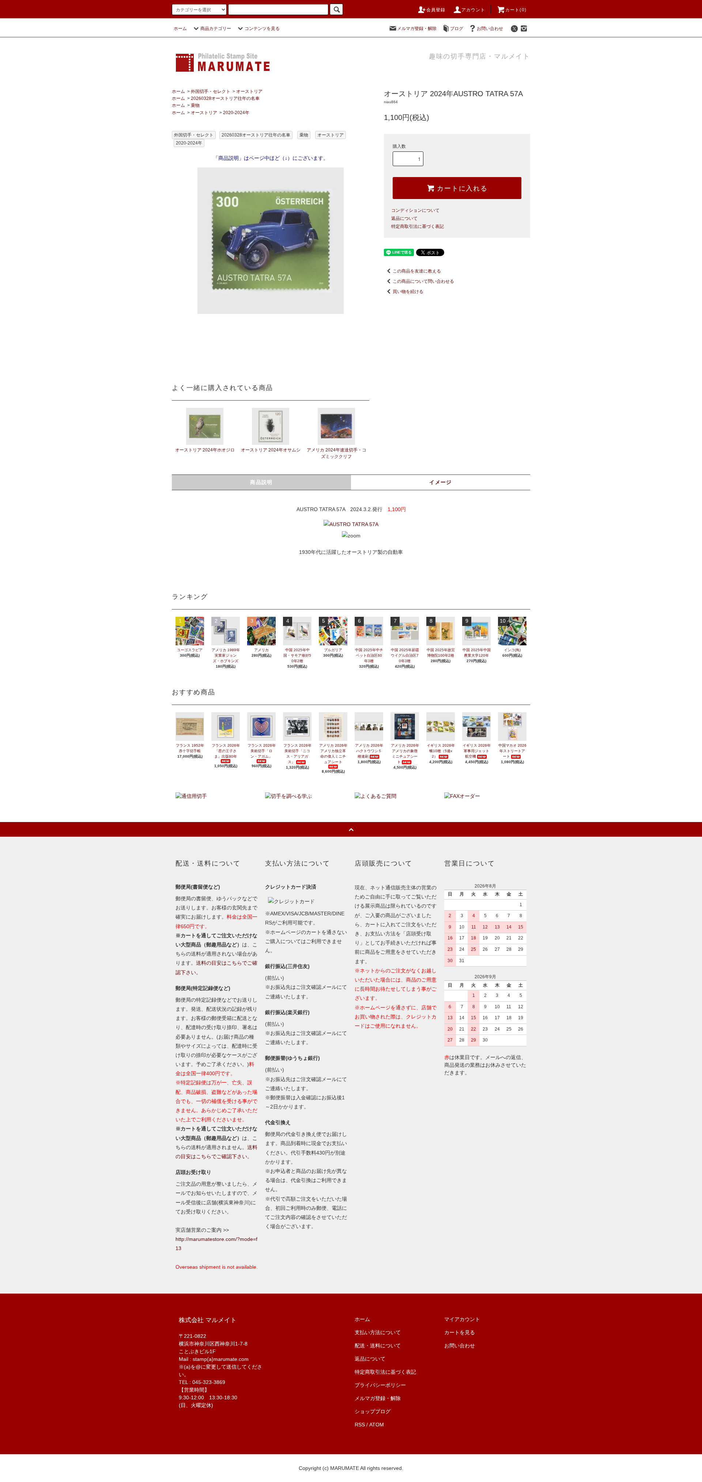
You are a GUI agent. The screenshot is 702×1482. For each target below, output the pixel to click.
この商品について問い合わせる (423, 281)
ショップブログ (372, 1411)
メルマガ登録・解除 (417, 28)
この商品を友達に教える (417, 271)
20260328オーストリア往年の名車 (225, 98)
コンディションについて (415, 210)
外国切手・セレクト (210, 91)
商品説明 (261, 482)
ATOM (376, 1424)
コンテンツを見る (262, 28)
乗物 (195, 105)
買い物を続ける (408, 291)
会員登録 (436, 9)
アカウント (473, 9)
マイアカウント (462, 1319)
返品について (404, 218)
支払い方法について (378, 1332)
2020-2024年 (236, 112)
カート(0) (515, 9)
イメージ (440, 482)
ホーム (180, 28)
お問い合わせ (490, 28)
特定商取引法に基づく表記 (417, 226)
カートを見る (459, 1332)
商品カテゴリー (215, 28)
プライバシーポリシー (380, 1385)
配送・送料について (378, 1345)
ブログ (456, 28)
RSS (360, 1424)
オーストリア (249, 91)
